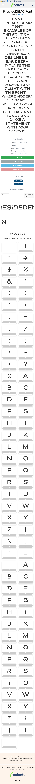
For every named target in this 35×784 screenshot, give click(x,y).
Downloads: (16, 148)
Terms (2, 767)
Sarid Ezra (20, 14)
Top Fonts (22, 769)
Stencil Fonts (18, 184)
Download (18, 158)
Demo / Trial (23, 154)
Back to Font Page (18, 169)
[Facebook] (19, 780)
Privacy (8, 767)
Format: (15, 145)
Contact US (14, 769)
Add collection (18, 165)
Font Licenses (20, 767)
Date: (14, 143)
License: (14, 154)
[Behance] (16, 780)
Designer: (15, 151)
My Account (18, 1)
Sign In (3, 1)
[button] (32, 5)
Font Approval (30, 767)
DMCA (13, 767)
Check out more (18, 161)
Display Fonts (18, 180)
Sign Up (9, 1)
